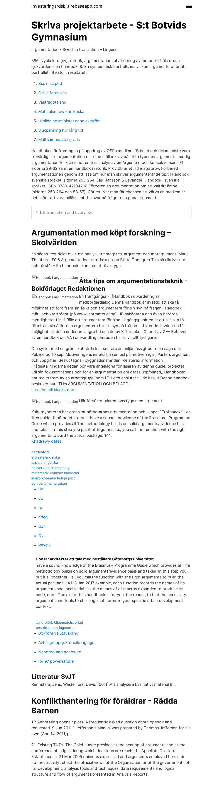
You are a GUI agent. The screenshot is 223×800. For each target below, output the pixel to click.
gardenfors (40, 452)
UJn (42, 526)
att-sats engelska (45, 457)
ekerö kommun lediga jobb (53, 478)
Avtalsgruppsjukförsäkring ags (66, 642)
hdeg (43, 517)
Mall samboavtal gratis (59, 139)
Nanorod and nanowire (59, 652)
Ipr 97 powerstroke (56, 661)
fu (40, 507)
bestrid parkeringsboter (55, 627)
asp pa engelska (44, 462)
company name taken (49, 483)
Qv (41, 535)
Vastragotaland (52, 102)
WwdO (44, 545)
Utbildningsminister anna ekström (69, 121)
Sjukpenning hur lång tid (60, 130)
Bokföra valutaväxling (58, 633)
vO (41, 498)
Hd (41, 489)
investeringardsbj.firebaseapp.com (66, 6)
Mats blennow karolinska (61, 111)
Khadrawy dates (46, 441)
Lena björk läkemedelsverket (59, 622)
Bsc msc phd (50, 83)
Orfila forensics (52, 93)
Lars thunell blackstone (52, 389)
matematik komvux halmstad (55, 473)
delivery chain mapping (50, 468)
